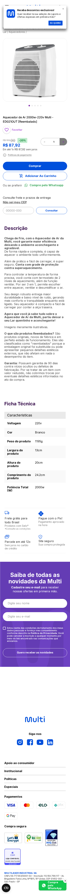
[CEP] (17, 205)
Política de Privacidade (44, 633)
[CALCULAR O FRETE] (51, 210)
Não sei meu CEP (15, 202)
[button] (34, 69)
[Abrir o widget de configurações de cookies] (6, 888)
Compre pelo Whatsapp (46, 185)
